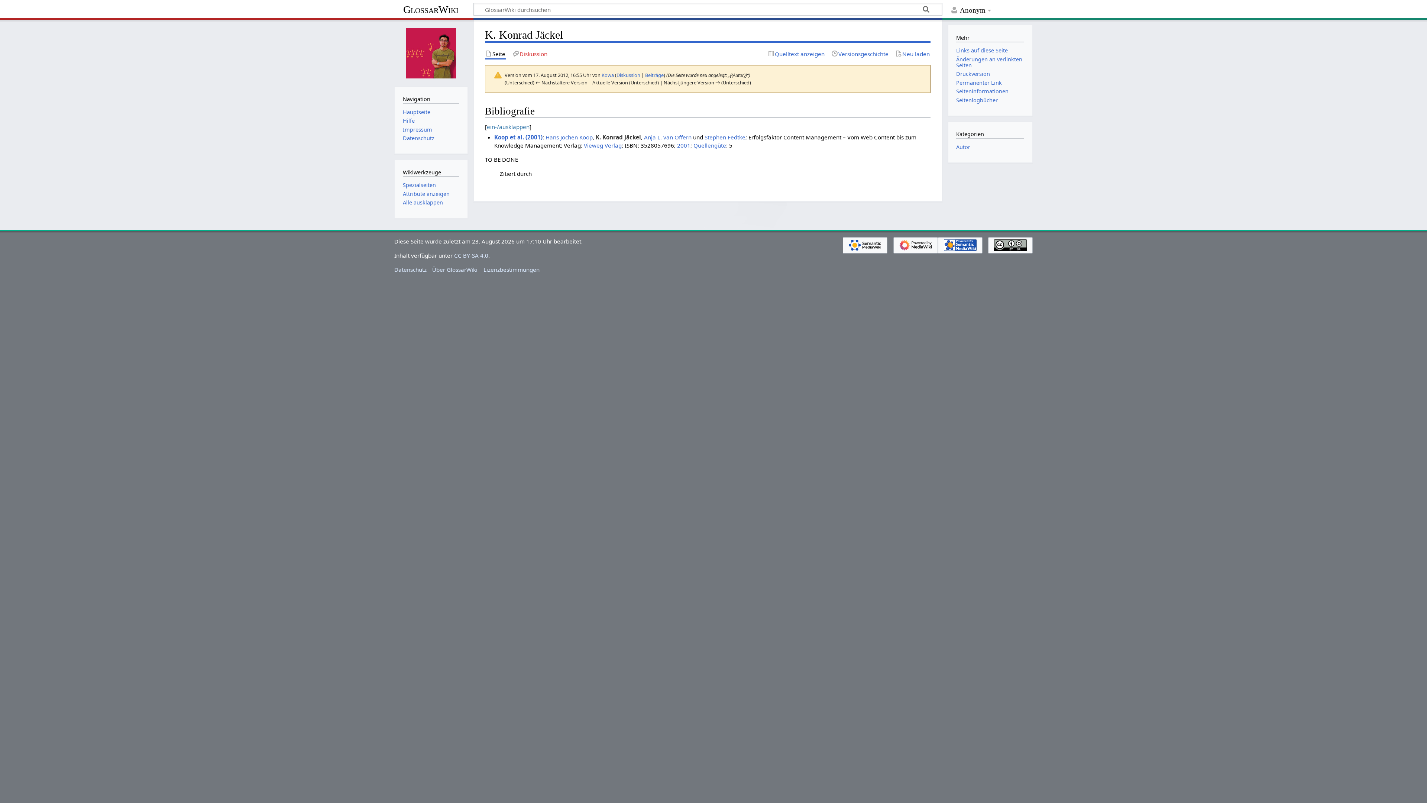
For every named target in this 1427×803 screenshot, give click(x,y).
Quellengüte (709, 145)
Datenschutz (410, 269)
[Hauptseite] (431, 52)
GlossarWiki (431, 9)
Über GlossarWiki (455, 269)
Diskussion (628, 75)
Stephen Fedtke (725, 137)
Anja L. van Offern (668, 137)
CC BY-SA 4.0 (471, 255)
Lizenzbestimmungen (511, 269)
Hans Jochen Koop (569, 137)
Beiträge (654, 75)
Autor (963, 147)
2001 (683, 145)
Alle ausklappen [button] (423, 202)
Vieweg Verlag (603, 145)
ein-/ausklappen (508, 126)
